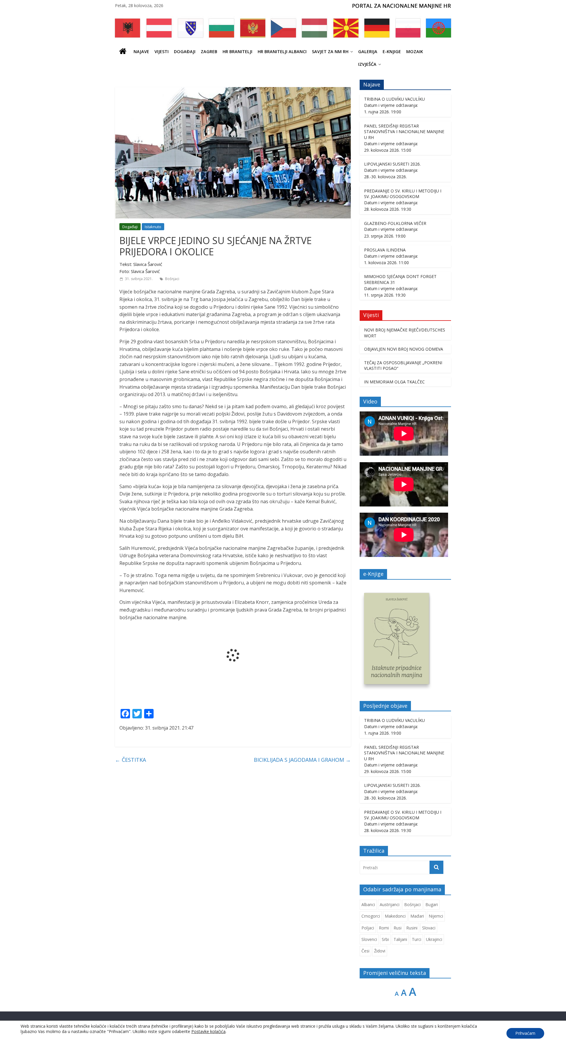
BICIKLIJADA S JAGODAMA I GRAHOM (302, 759)
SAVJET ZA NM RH (330, 51)
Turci (416, 939)
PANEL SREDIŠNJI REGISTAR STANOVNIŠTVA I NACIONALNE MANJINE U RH (404, 131)
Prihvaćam (525, 1033)
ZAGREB (209, 51)
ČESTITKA (130, 759)
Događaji (184, 51)
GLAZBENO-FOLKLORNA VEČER (395, 223)
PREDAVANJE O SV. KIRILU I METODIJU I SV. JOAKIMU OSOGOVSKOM (402, 194)
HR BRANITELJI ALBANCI (282, 51)
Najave (141, 51)
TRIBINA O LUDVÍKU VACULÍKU (394, 99)
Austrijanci (389, 904)
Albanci (368, 904)
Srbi (385, 939)
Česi (365, 951)
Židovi (379, 951)
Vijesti (161, 51)
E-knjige (392, 51)
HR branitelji (237, 51)
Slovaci (428, 928)
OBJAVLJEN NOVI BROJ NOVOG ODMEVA (403, 349)
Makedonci (395, 916)
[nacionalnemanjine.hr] (123, 51)
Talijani (400, 939)
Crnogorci (370, 916)
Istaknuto (153, 226)
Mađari (417, 916)
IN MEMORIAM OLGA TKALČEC (394, 382)
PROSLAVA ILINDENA (385, 250)
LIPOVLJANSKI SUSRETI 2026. (392, 164)
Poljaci (367, 928)
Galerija (367, 51)
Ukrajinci (434, 939)
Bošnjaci (172, 278)
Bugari (431, 904)
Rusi (398, 928)
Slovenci (369, 939)
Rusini (411, 928)
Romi (384, 928)
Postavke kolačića (208, 1031)
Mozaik (414, 51)
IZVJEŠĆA (367, 64)
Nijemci (436, 916)
